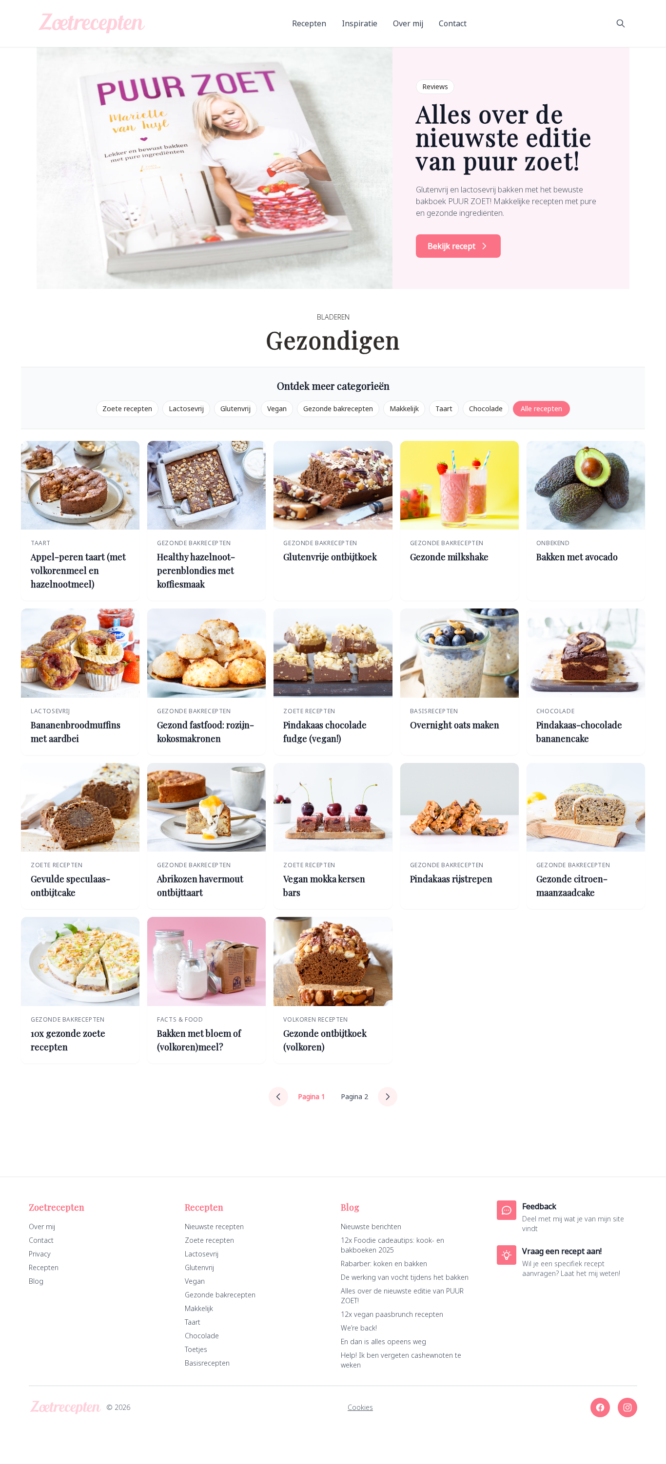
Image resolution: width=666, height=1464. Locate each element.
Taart (443, 408)
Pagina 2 (354, 1096)
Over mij (408, 23)
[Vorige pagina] (278, 1096)
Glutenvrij (235, 408)
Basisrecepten (207, 1363)
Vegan (277, 408)
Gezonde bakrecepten (338, 408)
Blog (36, 1281)
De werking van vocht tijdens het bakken (405, 1277)
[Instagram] (627, 1407)
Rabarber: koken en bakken (384, 1263)
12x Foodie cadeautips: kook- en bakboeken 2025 (392, 1245)
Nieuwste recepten (214, 1226)
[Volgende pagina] (387, 1096)
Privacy (40, 1253)
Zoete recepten (127, 408)
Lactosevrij (186, 408)
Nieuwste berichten (371, 1226)
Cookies (360, 1407)
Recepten (309, 23)
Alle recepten (541, 408)
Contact (453, 23)
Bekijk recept (451, 246)
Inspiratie (359, 23)
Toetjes (196, 1349)
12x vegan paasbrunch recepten (392, 1314)
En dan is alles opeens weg (383, 1341)
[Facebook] (600, 1407)
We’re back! (359, 1327)
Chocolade (486, 408)
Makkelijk (404, 408)
